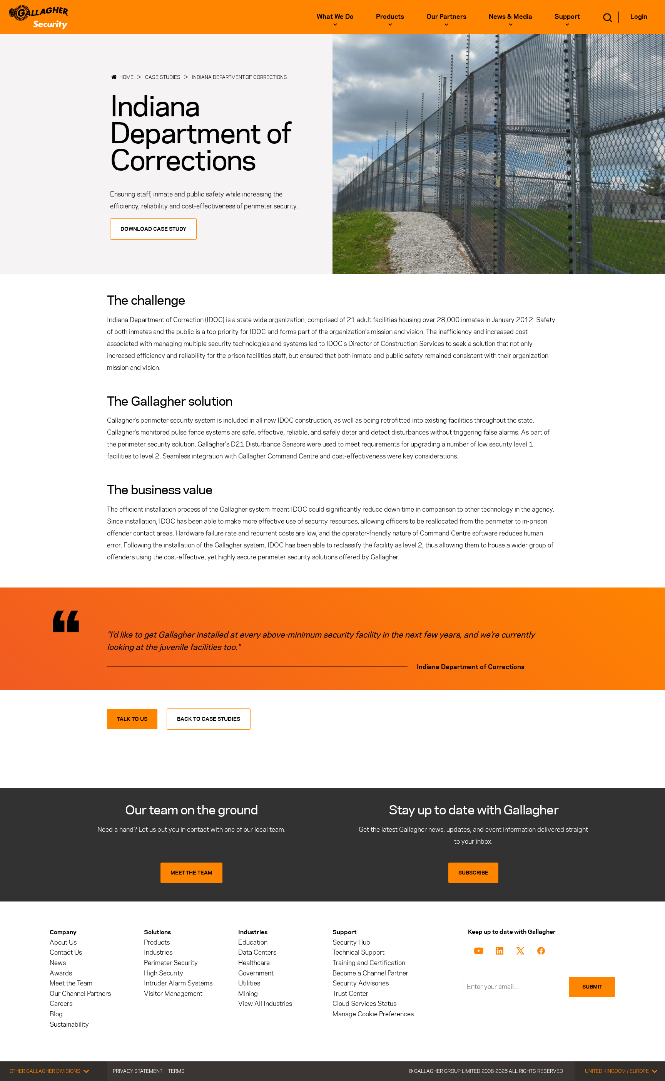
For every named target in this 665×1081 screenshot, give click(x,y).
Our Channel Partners (80, 993)
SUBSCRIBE (473, 872)
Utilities (249, 983)
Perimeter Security (171, 962)
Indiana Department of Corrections (239, 77)
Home (126, 77)
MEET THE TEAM (191, 872)
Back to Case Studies (208, 719)
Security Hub (351, 942)
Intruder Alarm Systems (178, 983)
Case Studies (162, 77)
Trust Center (350, 993)
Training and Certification (368, 962)
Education (252, 942)
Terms (176, 1071)
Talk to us (132, 719)
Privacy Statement (137, 1071)
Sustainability (69, 1024)
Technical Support (358, 952)
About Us (63, 942)
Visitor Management (173, 993)
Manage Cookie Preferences (373, 1014)
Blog (56, 1014)
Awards (61, 973)
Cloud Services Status (364, 1003)
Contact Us (66, 952)
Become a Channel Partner (370, 973)
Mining (248, 993)
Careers (61, 1003)
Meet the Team (71, 983)
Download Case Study (153, 229)
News (58, 962)
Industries (158, 952)
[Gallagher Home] (38, 17)
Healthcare (254, 962)
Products (157, 942)
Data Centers (257, 952)
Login (638, 16)
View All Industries (265, 1003)
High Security (163, 973)
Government (256, 973)
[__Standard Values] (480, 950)
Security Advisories (360, 983)
